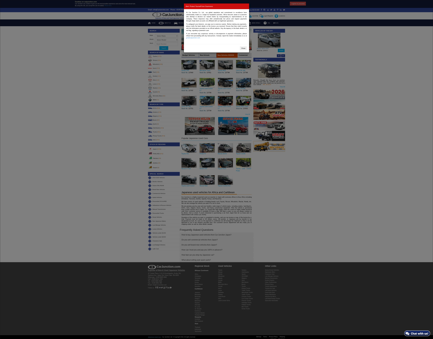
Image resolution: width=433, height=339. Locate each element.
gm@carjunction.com (193, 38)
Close (243, 48)
